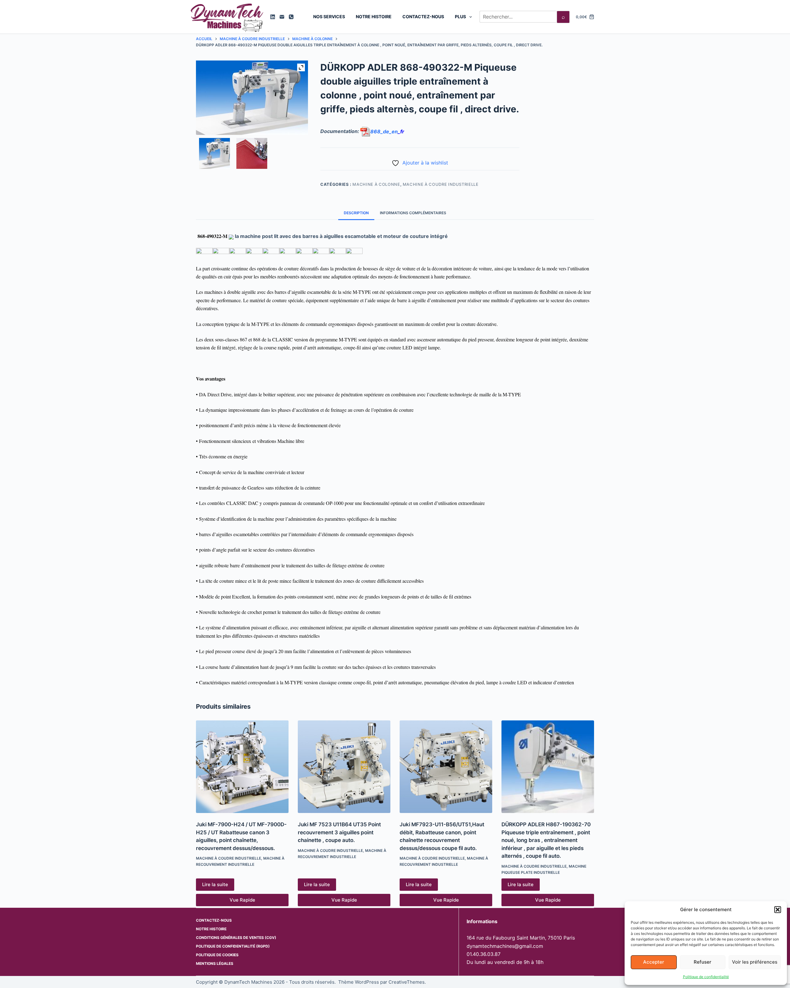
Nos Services (329, 16)
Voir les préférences (754, 962)
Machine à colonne (376, 184)
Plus (460, 16)
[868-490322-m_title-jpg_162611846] (214, 153)
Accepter (653, 962)
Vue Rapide (242, 900)
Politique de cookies (217, 955)
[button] (778, 910)
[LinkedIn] (272, 17)
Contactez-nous (423, 16)
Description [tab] (356, 213)
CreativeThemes (407, 982)
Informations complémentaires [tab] (413, 213)
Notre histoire (374, 16)
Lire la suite (215, 884)
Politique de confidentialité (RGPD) (233, 946)
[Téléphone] (291, 17)
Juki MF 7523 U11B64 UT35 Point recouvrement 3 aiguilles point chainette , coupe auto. (339, 832)
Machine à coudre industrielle (441, 184)
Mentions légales (214, 963)
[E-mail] (282, 17)
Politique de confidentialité (706, 976)
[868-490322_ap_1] (252, 153)
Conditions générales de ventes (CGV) (236, 937)
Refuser (702, 962)
